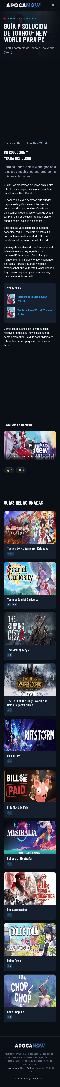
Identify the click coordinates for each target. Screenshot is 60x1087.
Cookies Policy (23, 1078)
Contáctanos (38, 1078)
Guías (7, 143)
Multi (17, 143)
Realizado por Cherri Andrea (20, 1067)
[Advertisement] (30, 95)
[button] (30, 445)
